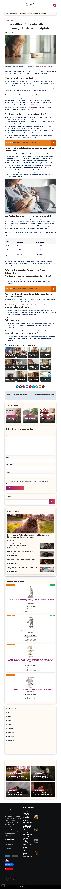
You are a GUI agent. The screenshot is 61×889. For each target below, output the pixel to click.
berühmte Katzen (11, 708)
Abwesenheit (43, 66)
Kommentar (9, 435)
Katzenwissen (10, 736)
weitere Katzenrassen (12, 752)
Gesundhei (32, 107)
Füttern (35, 83)
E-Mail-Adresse (10, 465)
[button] (3, 885)
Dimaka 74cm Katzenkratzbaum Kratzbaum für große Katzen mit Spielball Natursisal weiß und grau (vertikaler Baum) (30, 600)
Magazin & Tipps (9, 20)
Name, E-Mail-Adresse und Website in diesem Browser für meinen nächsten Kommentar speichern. (27, 482)
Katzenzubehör (10, 740)
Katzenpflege (9, 728)
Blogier (35, 887)
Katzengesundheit (11, 724)
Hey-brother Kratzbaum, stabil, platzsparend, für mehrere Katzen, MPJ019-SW (30, 689)
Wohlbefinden (45, 107)
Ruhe (49, 167)
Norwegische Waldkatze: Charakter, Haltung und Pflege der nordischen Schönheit (18, 778)
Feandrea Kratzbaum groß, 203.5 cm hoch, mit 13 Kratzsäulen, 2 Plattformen (30, 630)
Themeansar (42, 887)
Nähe (44, 117)
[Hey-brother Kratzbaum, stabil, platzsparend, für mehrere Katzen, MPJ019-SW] (30, 682)
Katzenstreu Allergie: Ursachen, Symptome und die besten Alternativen (42, 794)
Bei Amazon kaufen (31, 606)
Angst (34, 102)
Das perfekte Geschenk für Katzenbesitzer (46, 420)
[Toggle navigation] (6, 5)
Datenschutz (9, 844)
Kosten (9, 219)
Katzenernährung (11, 716)
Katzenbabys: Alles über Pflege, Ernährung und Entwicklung (15, 794)
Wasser (51, 83)
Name (8, 457)
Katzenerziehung (11, 720)
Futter (8, 160)
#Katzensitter (10, 32)
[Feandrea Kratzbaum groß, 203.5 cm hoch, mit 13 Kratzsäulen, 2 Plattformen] (30, 623)
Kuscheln (24, 86)
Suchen (8, 496)
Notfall (28, 312)
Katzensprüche (10, 732)
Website (8, 472)
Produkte (8, 748)
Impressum (9, 848)
